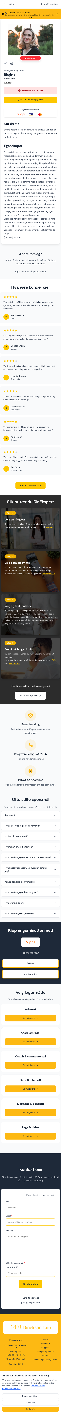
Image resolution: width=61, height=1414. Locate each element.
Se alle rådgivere (28, 695)
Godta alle (30, 1409)
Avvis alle (30, 1402)
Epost (9, 1216)
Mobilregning (30, 974)
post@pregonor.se (30, 1302)
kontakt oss (14, 663)
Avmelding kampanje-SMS (45, 1359)
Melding (10, 1230)
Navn (9, 1201)
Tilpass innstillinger (30, 1396)
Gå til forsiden (51, 4)
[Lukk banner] (57, 14)
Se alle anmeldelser (30, 485)
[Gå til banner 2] (31, 17)
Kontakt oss (45, 1355)
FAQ (54, 660)
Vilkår (45, 1339)
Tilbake (10, 4)
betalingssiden (48, 573)
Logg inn (45, 1347)
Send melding (30, 1284)
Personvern (45, 1343)
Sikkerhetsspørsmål (15, 1263)
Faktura (30, 963)
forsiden (49, 527)
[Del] (11, 64)
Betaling (8, 82)
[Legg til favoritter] (5, 62)
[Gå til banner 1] (29, 17)
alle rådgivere (38, 263)
